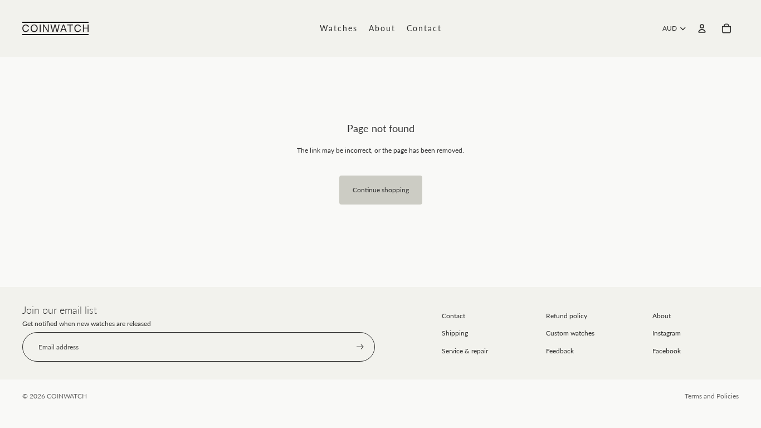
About (661, 316)
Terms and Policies (712, 396)
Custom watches (570, 333)
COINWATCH (67, 396)
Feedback (560, 351)
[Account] (702, 28)
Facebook (666, 351)
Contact (453, 316)
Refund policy (566, 316)
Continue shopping (381, 190)
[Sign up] (360, 347)
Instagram (666, 333)
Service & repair (465, 351)
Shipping (455, 333)
